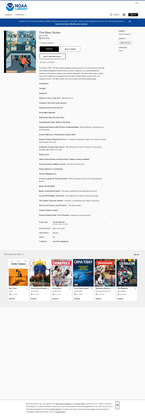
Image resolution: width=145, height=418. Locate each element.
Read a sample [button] (70, 49)
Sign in (133, 15)
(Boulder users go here (78, 24)
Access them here (62, 24)
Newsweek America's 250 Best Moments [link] (104, 288)
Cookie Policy (60, 412)
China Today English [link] (81, 288)
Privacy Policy (80, 404)
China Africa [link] (56, 288)
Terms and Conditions (64, 404)
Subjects (8, 15)
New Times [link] (13, 288)
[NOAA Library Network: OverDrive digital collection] (17, 7)
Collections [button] (20, 15)
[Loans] (124, 15)
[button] (114, 15)
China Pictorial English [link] (39, 288)
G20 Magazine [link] (122, 288)
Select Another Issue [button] (52, 57)
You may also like (12, 254)
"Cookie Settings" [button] (55, 409)
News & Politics (125, 43)
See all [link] (136, 255)
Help (136, 3)
